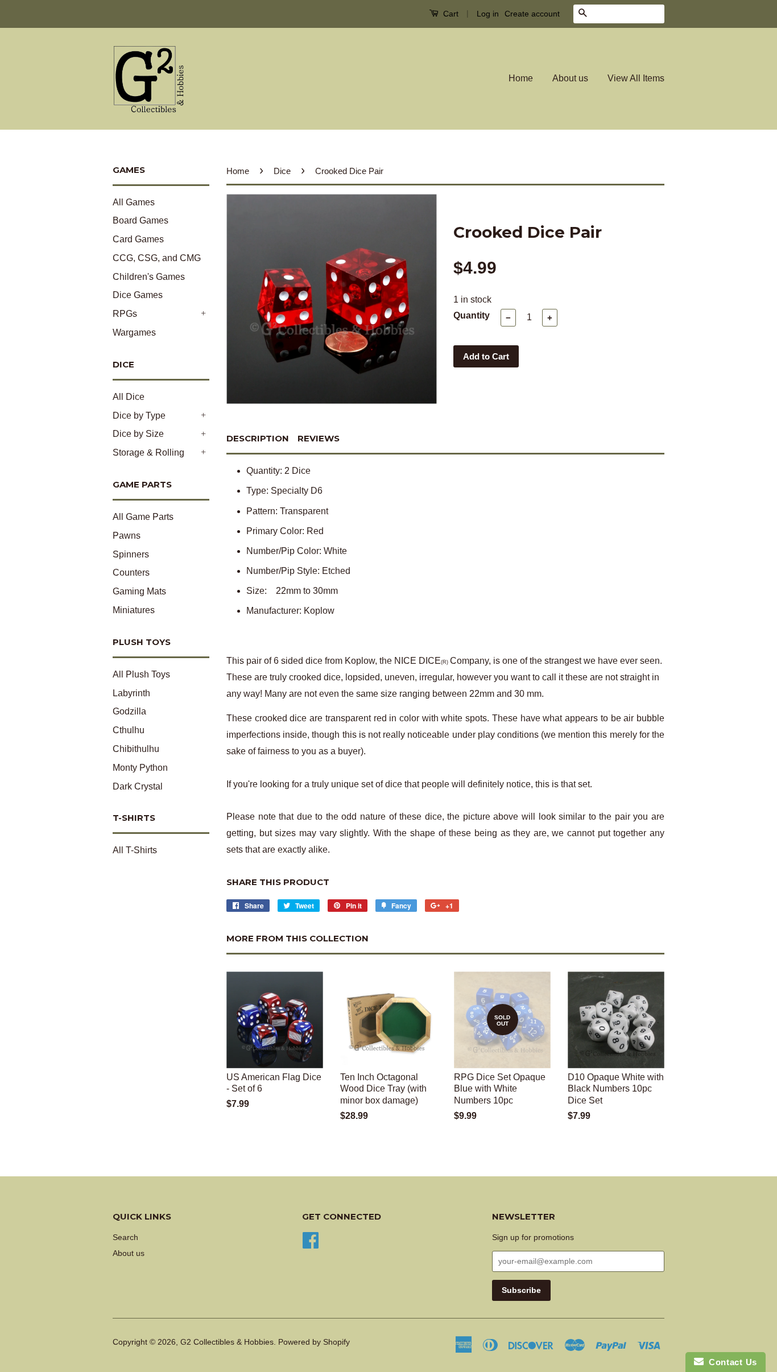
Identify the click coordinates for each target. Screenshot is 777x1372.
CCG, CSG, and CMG (157, 258)
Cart (449, 13)
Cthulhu (128, 730)
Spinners (131, 554)
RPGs (125, 314)
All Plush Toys (141, 674)
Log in (488, 13)
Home (521, 78)
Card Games (138, 239)
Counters (131, 572)
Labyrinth (131, 693)
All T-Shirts (135, 850)
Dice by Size (138, 434)
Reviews (318, 438)
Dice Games (138, 295)
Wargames (134, 332)
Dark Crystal (138, 786)
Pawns (126, 535)
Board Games (140, 220)
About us (570, 78)
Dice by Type (139, 415)
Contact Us (730, 1362)
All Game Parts (143, 517)
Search (125, 1237)
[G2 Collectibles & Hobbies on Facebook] (310, 1239)
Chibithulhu (136, 749)
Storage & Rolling (148, 452)
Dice (282, 171)
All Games (134, 202)
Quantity (471, 315)
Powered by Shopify (314, 1342)
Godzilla (129, 711)
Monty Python (140, 767)
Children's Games (149, 277)
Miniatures (134, 610)
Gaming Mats (139, 591)
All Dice (128, 397)
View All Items (635, 78)
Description (257, 438)
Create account (532, 13)
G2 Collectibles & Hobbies (227, 1342)
